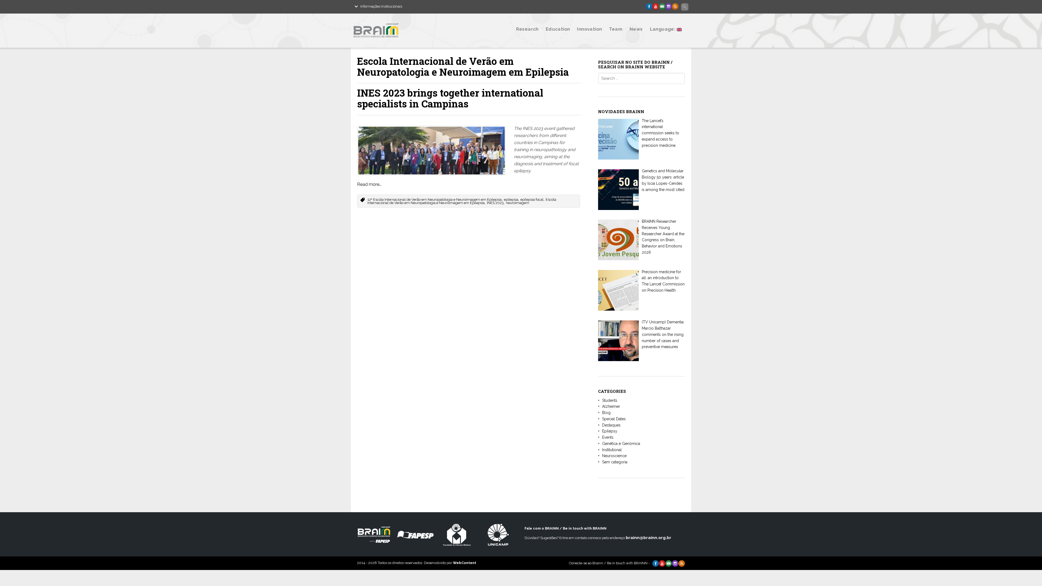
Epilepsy (609, 431)
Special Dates (614, 419)
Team (615, 29)
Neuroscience (614, 456)
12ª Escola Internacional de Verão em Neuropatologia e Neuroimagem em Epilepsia (434, 200)
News (636, 29)
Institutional (612, 450)
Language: (663, 29)
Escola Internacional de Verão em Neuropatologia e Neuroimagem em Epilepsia (461, 201)
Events (608, 437)
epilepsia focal (532, 200)
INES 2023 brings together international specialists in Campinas (450, 98)
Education (558, 29)
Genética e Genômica (621, 443)
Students (609, 400)
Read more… (369, 184)
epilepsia (511, 200)
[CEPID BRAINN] (402, 41)
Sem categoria (614, 462)
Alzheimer (611, 406)
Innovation (589, 29)
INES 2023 (495, 203)
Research (527, 29)
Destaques (611, 425)
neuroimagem (517, 203)
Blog (606, 412)
